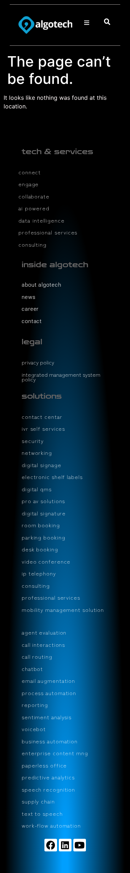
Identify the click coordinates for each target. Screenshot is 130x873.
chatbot (32, 668)
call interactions (43, 644)
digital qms (37, 489)
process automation (49, 693)
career (30, 309)
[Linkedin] (65, 845)
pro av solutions (43, 501)
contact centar (42, 416)
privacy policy (38, 362)
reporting (35, 704)
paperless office (44, 765)
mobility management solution (63, 609)
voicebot (34, 729)
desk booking (40, 549)
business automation (50, 741)
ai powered (33, 208)
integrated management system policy (61, 377)
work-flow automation (51, 825)
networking (37, 452)
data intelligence (41, 220)
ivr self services (43, 428)
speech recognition (48, 789)
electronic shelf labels (52, 476)
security (33, 440)
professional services (47, 232)
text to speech (42, 813)
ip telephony (39, 573)
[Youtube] (79, 845)
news (29, 297)
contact (32, 321)
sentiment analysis (47, 717)
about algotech (41, 285)
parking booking (43, 537)
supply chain (38, 801)
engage (28, 184)
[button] (86, 22)
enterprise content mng (55, 753)
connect (29, 172)
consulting (32, 244)
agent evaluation (44, 632)
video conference (46, 561)
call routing (37, 656)
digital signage (41, 465)
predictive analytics (48, 777)
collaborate (33, 196)
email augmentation (48, 680)
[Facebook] (50, 845)
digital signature (44, 513)
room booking (41, 525)
